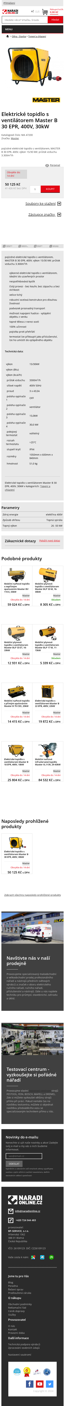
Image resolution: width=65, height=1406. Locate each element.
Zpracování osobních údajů (24, 1347)
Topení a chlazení (37, 36)
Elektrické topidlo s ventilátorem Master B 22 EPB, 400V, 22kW (47, 703)
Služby (12, 1314)
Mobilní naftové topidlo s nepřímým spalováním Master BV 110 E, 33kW (17, 587)
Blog (10, 1282)
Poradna (13, 1285)
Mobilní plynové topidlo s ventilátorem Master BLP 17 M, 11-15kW (47, 646)
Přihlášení (9, 3)
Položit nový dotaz (49, 540)
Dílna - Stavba (19, 36)
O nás (11, 1326)
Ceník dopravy (16, 1311)
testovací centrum (40, 1090)
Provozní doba (16, 1332)
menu (8, 29)
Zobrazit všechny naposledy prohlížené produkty (32, 895)
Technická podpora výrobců (24, 1344)
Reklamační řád (17, 1307)
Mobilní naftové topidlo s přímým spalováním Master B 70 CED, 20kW (17, 703)
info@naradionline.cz (27, 1211)
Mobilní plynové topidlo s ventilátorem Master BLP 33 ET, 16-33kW (16, 646)
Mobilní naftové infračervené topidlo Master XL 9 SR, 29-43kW (47, 762)
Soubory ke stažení (40, 203)
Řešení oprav (15, 1289)
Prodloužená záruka (19, 1293)
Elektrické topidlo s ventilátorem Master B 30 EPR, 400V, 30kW (16, 854)
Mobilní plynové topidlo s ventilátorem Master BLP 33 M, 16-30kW (47, 587)
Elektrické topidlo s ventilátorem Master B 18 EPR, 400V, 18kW (16, 762)
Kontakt (12, 1329)
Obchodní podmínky (20, 1304)
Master (15, 138)
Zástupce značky (42, 214)
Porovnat (55, 165)
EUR (37, 11)
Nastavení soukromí (19, 1354)
